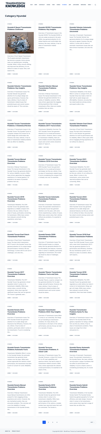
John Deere (76, 4)
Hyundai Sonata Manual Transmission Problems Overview (16, 387)
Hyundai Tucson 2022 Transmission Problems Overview (78, 199)
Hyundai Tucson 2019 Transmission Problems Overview (16, 199)
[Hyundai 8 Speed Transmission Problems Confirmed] (19, 42)
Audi (31, 4)
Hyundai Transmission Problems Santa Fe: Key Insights (79, 312)
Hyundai (64, 4)
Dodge (48, 4)
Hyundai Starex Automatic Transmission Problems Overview (80, 350)
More (89, 4)
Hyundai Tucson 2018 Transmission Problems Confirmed (78, 274)
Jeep (70, 4)
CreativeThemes (80, 431)
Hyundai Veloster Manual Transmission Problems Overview (48, 88)
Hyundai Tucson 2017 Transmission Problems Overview (16, 274)
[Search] (95, 4)
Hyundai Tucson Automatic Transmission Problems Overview (49, 199)
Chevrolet (42, 4)
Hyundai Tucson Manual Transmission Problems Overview (16, 161)
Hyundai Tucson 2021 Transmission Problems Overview (78, 161)
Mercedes (83, 4)
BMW (36, 4)
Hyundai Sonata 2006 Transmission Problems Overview (47, 237)
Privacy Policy (16, 431)
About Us (7, 431)
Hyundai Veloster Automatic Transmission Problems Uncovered (80, 29)
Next (92, 422)
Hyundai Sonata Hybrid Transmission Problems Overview (78, 387)
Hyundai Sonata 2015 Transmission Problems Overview (47, 387)
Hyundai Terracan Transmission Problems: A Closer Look (48, 350)
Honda (58, 4)
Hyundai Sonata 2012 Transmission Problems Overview (16, 312)
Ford (53, 4)
